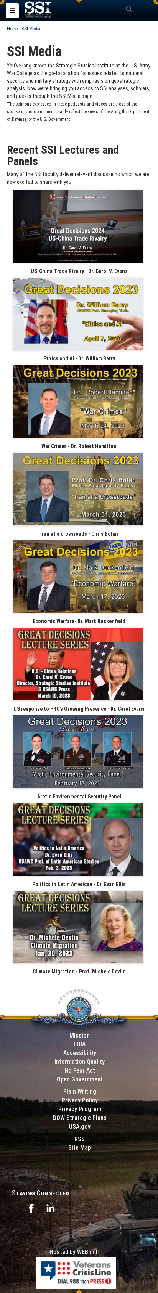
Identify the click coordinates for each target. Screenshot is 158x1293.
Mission (79, 1035)
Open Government (80, 1079)
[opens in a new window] (31, 1207)
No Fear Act (79, 1070)
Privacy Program (79, 1109)
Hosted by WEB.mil (73, 1252)
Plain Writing (79, 1091)
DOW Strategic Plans (80, 1117)
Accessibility (79, 1053)
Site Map (79, 1147)
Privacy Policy (80, 1100)
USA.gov (80, 1126)
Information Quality (79, 1061)
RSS (79, 1139)
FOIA (80, 1044)
